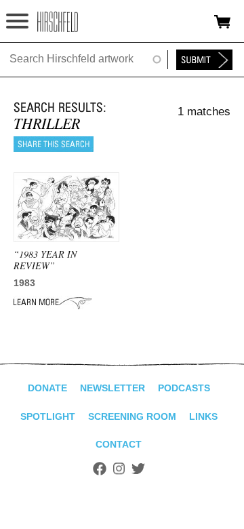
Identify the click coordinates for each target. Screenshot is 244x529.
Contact (119, 444)
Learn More (53, 302)
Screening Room (132, 416)
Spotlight (47, 416)
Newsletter (112, 388)
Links (203, 416)
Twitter (138, 468)
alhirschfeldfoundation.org (57, 22)
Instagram (119, 468)
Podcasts (184, 388)
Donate (47, 388)
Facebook (99, 468)
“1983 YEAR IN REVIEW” (45, 260)
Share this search (54, 144)
